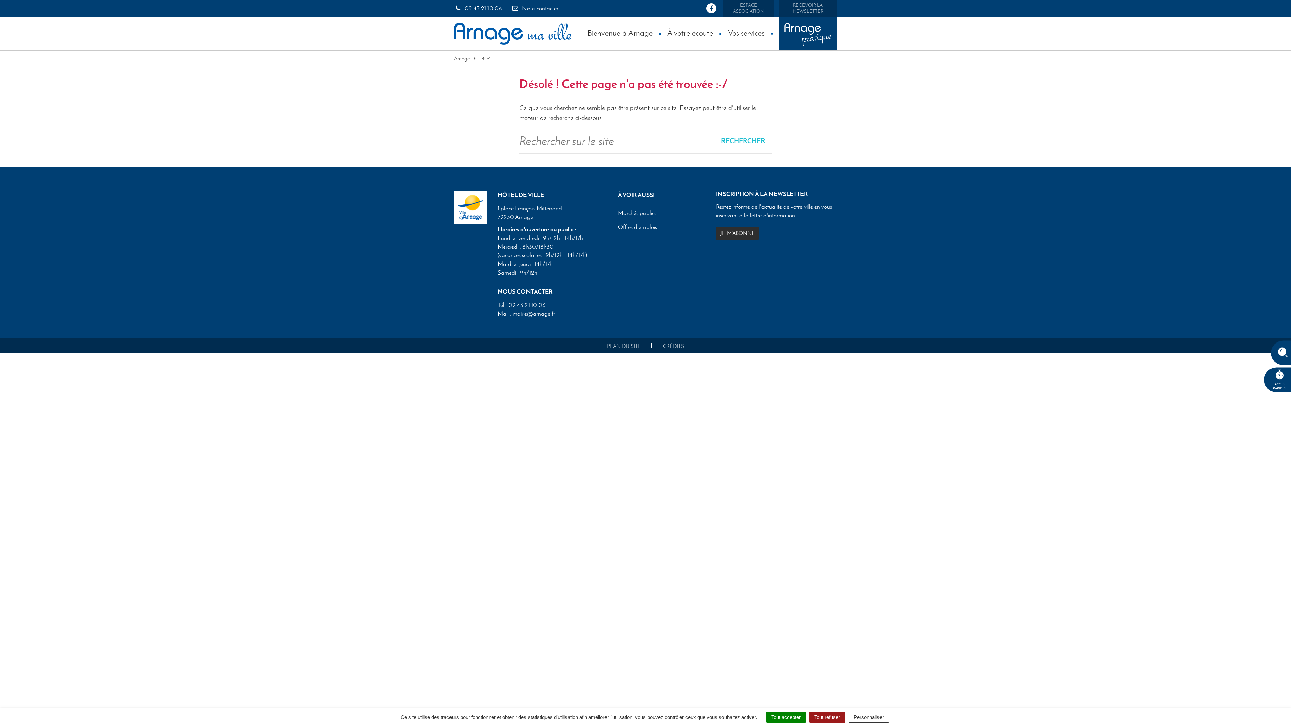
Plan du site (624, 346)
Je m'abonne (737, 233)
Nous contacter (539, 8)
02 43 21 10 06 (482, 8)
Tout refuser (827, 717)
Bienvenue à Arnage (620, 33)
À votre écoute (690, 33)
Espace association (748, 8)
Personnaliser (869, 717)
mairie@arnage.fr (534, 313)
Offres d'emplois (637, 227)
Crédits (673, 346)
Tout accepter (786, 717)
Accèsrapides (1279, 386)
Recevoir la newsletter (808, 8)
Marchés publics (637, 213)
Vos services (746, 33)
